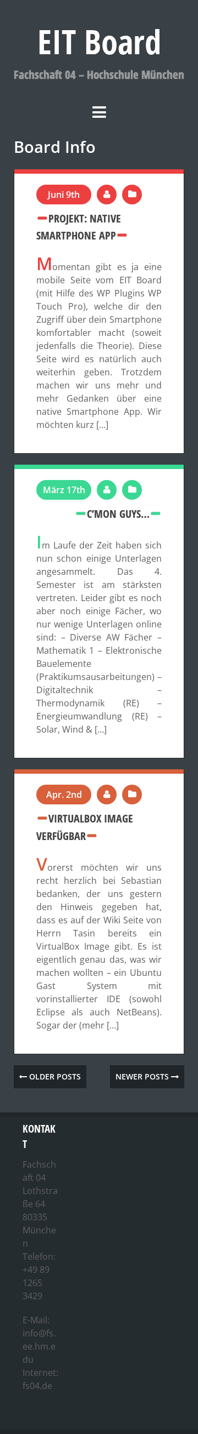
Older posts (54, 1076)
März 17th (64, 490)
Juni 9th (64, 194)
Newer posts (143, 1076)
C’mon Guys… (118, 513)
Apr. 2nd (64, 795)
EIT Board (99, 41)
